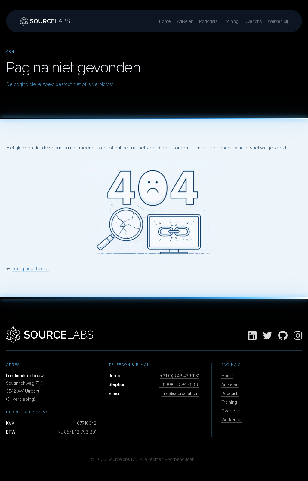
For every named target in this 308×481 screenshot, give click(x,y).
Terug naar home (30, 268)
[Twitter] (267, 336)
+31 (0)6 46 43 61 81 (179, 375)
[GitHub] (283, 336)
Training (230, 21)
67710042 (87, 423)
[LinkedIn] (252, 336)
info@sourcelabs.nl (180, 393)
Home (165, 21)
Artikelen (185, 21)
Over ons (253, 21)
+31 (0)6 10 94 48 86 (179, 384)
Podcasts (208, 21)
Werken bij (278, 21)
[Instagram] (298, 336)
